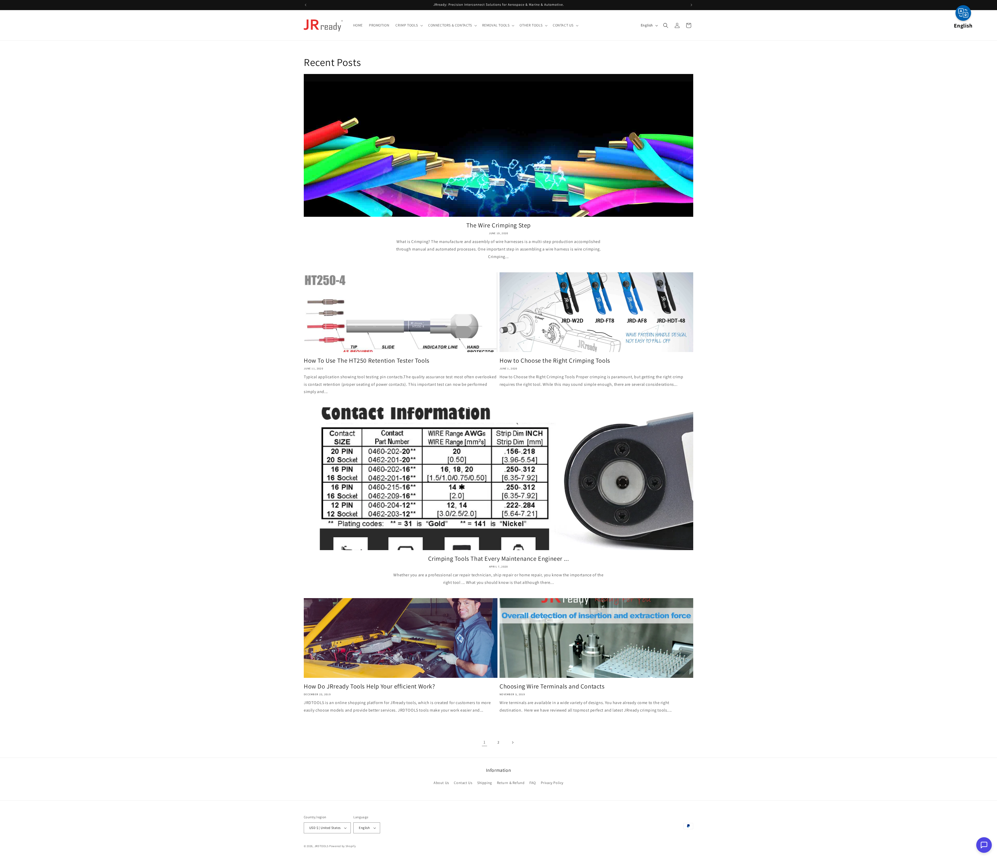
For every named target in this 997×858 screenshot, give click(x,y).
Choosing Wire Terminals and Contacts (552, 686)
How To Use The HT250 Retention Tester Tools (366, 360)
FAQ (532, 782)
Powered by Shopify (342, 846)
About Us (441, 782)
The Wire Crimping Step (498, 225)
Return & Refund (511, 782)
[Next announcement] (691, 5)
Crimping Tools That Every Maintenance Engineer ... (498, 559)
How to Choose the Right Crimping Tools (555, 360)
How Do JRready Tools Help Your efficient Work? (369, 686)
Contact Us (463, 782)
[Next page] (512, 742)
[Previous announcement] (305, 5)
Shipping (484, 782)
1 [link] (484, 742)
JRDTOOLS (321, 846)
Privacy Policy (552, 782)
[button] (408, 25)
